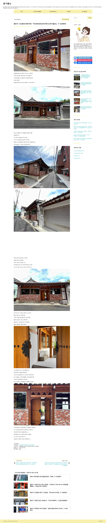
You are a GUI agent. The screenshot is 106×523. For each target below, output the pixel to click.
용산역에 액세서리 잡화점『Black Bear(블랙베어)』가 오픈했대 (86, 83)
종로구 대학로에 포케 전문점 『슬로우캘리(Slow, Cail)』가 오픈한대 (83, 139)
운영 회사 (5, 521)
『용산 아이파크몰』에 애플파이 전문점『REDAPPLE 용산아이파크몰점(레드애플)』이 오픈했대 (86, 100)
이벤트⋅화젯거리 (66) (78, 153)
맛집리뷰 (69, 11)
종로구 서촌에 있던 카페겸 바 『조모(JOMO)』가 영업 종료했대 (81, 135)
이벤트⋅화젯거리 (53, 11)
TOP (22, 11)
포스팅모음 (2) (77, 158)
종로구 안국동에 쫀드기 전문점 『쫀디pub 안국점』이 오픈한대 (83, 132)
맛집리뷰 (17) (77, 155)
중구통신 (7, 3)
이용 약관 (15, 521)
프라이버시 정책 (10, 521)
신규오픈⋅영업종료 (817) (79, 150)
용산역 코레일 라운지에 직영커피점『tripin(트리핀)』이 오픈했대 (86, 107)
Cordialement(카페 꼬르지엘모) (26, 445)
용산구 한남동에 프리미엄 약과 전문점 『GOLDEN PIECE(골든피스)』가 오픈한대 (86, 92)
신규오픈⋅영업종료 (37, 11)
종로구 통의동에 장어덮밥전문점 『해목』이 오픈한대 (83, 123)
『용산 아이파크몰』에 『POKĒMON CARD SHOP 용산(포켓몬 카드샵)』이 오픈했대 (86, 76)
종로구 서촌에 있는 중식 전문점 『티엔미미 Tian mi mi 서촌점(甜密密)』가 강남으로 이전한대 (83, 127)
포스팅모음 (84, 11)
